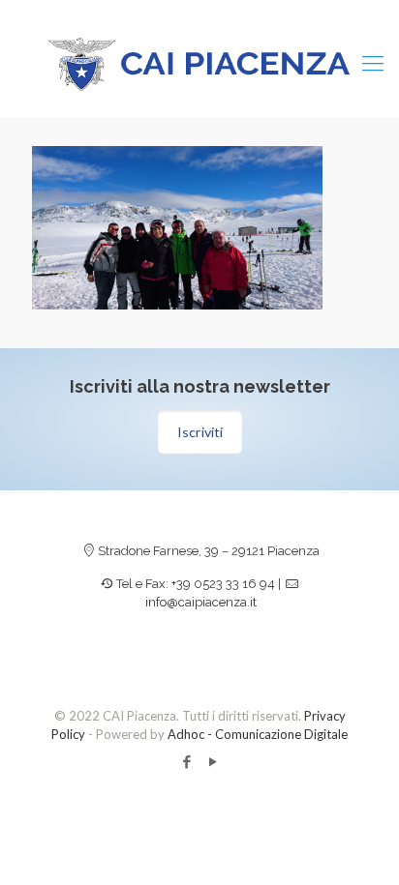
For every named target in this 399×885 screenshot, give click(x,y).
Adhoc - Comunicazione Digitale (258, 734)
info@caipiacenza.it (201, 602)
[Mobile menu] (372, 62)
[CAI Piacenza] (199, 63)
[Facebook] (186, 761)
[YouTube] (212, 761)
